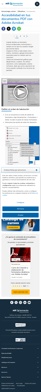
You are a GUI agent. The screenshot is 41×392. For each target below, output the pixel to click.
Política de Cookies (30, 383)
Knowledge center (8, 11)
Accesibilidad (21, 385)
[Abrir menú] (2, 4)
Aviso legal (19, 383)
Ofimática (21, 11)
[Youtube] (29, 303)
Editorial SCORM (6, 353)
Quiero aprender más (20, 292)
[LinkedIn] (24, 303)
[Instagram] (20, 303)
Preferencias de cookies (8, 385)
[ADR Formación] (14, 4)
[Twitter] (16, 303)
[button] (20, 92)
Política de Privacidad (7, 383)
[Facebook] (11, 303)
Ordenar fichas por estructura (15, 170)
